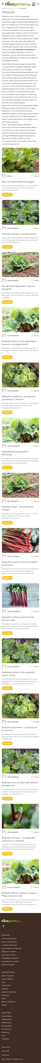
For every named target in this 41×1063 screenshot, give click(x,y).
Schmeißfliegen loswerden (10, 958)
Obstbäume (5, 995)
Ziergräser (5, 989)
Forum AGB (5, 1051)
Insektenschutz (6, 1022)
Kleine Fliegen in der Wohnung (11, 948)
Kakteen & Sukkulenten (9, 992)
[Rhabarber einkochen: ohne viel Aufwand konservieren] (20, 540)
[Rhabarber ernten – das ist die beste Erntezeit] (20, 485)
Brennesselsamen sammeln (10, 961)
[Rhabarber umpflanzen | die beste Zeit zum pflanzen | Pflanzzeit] (20, 374)
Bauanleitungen (7, 1026)
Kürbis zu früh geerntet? (9, 942)
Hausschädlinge (7, 1016)
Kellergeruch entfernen (9, 952)
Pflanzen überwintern (8, 1002)
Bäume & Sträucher (8, 976)
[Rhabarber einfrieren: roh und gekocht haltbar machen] (20, 650)
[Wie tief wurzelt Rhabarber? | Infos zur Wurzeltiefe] (20, 264)
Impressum (5, 1055)
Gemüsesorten (6, 985)
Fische (4, 982)
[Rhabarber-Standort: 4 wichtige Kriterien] (20, 212)
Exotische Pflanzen (7, 979)
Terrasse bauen (7, 1029)
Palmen (4, 998)
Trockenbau (5, 1039)
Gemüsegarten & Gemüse (12, 8)
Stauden (4, 1005)
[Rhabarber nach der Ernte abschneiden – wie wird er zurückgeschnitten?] (20, 319)
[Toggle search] (38, 4)
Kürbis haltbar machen (9, 938)
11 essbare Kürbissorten (9, 945)
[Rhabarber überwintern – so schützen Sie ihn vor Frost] (20, 706)
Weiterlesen (7, 194)
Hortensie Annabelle (8, 965)
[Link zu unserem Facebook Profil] (3, 926)
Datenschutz (6, 1047)
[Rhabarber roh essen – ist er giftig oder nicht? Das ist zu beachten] (20, 816)
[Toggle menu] (3, 4)
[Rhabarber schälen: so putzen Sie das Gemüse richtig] (20, 595)
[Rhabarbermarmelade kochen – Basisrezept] (20, 430)
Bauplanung (5, 1032)
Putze (3, 1035)
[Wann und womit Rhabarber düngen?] (20, 160)
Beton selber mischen (8, 955)
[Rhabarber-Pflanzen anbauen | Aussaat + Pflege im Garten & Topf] (20, 871)
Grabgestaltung (6, 1019)
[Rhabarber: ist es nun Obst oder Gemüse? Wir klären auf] (20, 761)
